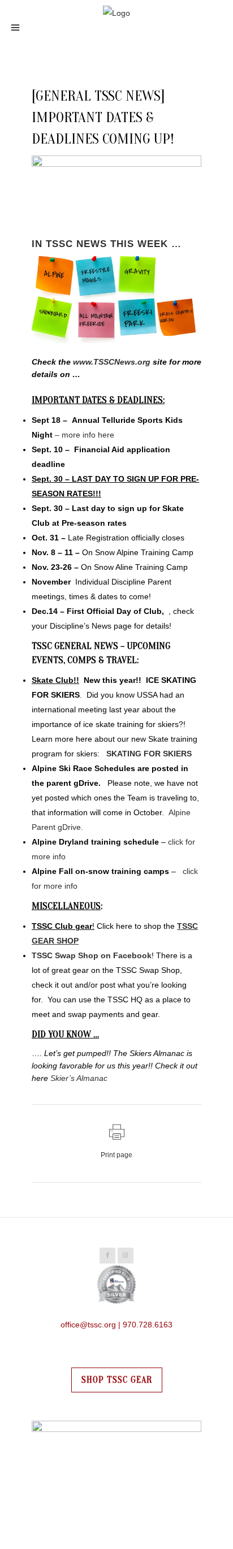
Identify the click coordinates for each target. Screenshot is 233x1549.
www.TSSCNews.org (111, 361)
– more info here (84, 434)
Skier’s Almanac (78, 1078)
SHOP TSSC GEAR (116, 1380)
